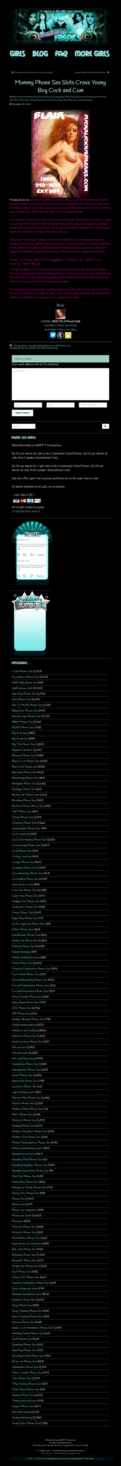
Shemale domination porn (26, 1294)
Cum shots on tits (22, 885)
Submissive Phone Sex (25, 1367)
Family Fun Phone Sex (25, 941)
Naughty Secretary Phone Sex (30, 1171)
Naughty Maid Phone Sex (27, 1160)
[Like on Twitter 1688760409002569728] (32, 576)
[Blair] (60, 314)
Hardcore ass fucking (84, 96)
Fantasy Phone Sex (23, 946)
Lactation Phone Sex (24, 1087)
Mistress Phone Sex (24, 1120)
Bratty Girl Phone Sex (25, 795)
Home (43, 1453)
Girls (17, 53)
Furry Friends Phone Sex (27, 997)
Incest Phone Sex (22, 1075)
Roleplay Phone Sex (24, 1255)
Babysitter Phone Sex (25, 711)
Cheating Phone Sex (24, 823)
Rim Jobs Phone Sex (24, 1249)
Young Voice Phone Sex (26, 1423)
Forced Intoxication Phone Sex (30, 991)
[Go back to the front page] (60, 27)
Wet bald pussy (85, 100)
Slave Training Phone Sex (27, 1317)
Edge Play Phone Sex (24, 918)
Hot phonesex (20, 1053)
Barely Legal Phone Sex (26, 716)
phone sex (35, 348)
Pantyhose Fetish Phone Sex (29, 1188)
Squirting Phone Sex (24, 1350)
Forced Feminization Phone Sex (30, 986)
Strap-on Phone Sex (24, 1362)
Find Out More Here (26, 512)
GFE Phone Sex (21, 1008)
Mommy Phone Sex (37, 100)
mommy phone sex (19, 348)
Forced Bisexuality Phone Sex (29, 980)
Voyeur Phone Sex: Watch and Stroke (90, 72)
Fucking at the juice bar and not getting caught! (34, 72)
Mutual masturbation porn (27, 1148)
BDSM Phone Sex (23, 728)
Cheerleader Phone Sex (26, 829)
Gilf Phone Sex (21, 1014)
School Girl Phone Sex (25, 1277)
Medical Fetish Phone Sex (27, 1109)
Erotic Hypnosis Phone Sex (28, 924)
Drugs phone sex (23, 345)
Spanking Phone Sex (24, 1345)
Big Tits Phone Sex (23, 744)
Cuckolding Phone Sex (25, 879)
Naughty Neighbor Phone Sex (29, 1165)
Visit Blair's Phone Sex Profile (60, 325)
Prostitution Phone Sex (26, 1238)
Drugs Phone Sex (45, 96)
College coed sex (22, 857)
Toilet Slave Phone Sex (25, 1390)
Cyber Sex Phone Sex (25, 896)
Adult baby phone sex (24, 683)
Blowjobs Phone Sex (24, 784)
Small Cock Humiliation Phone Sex (32, 1328)
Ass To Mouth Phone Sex (27, 705)
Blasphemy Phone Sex (25, 778)
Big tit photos (20, 739)
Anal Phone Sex (21, 699)
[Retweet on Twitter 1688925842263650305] (25, 555)
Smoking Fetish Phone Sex (28, 1333)
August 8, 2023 (23, 540)
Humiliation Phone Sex (25, 1064)
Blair (15, 96)
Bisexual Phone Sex (23, 756)
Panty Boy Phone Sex (25, 1182)
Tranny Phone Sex (23, 1395)
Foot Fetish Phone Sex (25, 974)
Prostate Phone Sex (24, 1232)
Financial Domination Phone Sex (31, 969)
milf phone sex (62, 345)
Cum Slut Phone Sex (24, 890)
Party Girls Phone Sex (57, 100)
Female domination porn (26, 958)
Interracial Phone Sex (25, 1081)
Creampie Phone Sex (24, 868)
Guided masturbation (24, 1025)
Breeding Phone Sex (24, 800)
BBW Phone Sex (22, 722)
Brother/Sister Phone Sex (28, 806)
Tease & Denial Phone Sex (27, 1373)
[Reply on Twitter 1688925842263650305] (19, 555)
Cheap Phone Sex (22, 817)
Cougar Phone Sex (23, 862)
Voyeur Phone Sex (23, 1406)
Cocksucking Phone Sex (26, 845)
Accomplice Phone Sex (25, 677)
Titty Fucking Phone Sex (26, 1384)
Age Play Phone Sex (28, 96)
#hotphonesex (39, 567)
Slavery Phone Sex (23, 1322)
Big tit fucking (20, 733)
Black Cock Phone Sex (25, 761)
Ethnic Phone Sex (22, 930)
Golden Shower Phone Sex (28, 1019)
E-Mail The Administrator (36, 1459)
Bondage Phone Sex (24, 789)
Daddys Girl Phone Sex (26, 901)
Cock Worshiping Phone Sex (29, 840)
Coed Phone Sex (22, 851)
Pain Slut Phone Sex (24, 1176)
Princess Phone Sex (24, 1227)
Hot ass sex (19, 1047)
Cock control (20, 834)
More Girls (92, 53)
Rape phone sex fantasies (27, 1244)
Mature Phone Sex (23, 1103)
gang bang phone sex (43, 345)
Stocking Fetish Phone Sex (28, 1356)
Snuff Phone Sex (22, 1339)
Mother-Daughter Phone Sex (29, 1131)
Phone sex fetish (21, 1216)
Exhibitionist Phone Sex (26, 935)
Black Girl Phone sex (24, 767)
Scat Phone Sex (21, 1272)
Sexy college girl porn (24, 1289)
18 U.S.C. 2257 (52, 1453)
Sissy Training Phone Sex (27, 1311)
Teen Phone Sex (21, 1378)
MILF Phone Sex (21, 100)
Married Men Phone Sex (26, 1098)
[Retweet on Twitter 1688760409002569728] (25, 576)
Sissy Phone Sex (22, 1305)
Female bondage (21, 952)
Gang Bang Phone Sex (64, 96)
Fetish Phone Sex (22, 963)
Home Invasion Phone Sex (27, 1042)
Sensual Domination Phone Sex (30, 1283)
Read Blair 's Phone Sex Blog (60, 329)
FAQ (61, 53)
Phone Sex (72, 100)
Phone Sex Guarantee (67, 1453)
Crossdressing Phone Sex (27, 873)
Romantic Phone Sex (24, 1261)
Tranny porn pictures (24, 1401)
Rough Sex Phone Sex (25, 1266)
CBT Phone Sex (21, 812)
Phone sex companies (24, 1210)
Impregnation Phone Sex (26, 1070)
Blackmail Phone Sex (24, 772)
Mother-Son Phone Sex (26, 1137)
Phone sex (18, 1204)
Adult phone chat (22, 688)
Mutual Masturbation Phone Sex (31, 1143)
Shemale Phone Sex (23, 1300)
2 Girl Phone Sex (22, 671)
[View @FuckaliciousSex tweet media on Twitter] (19, 548)
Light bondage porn (23, 1092)
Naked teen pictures (24, 1154)
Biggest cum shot (22, 750)
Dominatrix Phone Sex (25, 907)
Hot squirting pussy (23, 1059)
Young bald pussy (22, 1418)
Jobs (78, 1453)
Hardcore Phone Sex (24, 1036)
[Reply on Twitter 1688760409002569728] (19, 576)
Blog (40, 53)
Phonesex (17, 1221)
